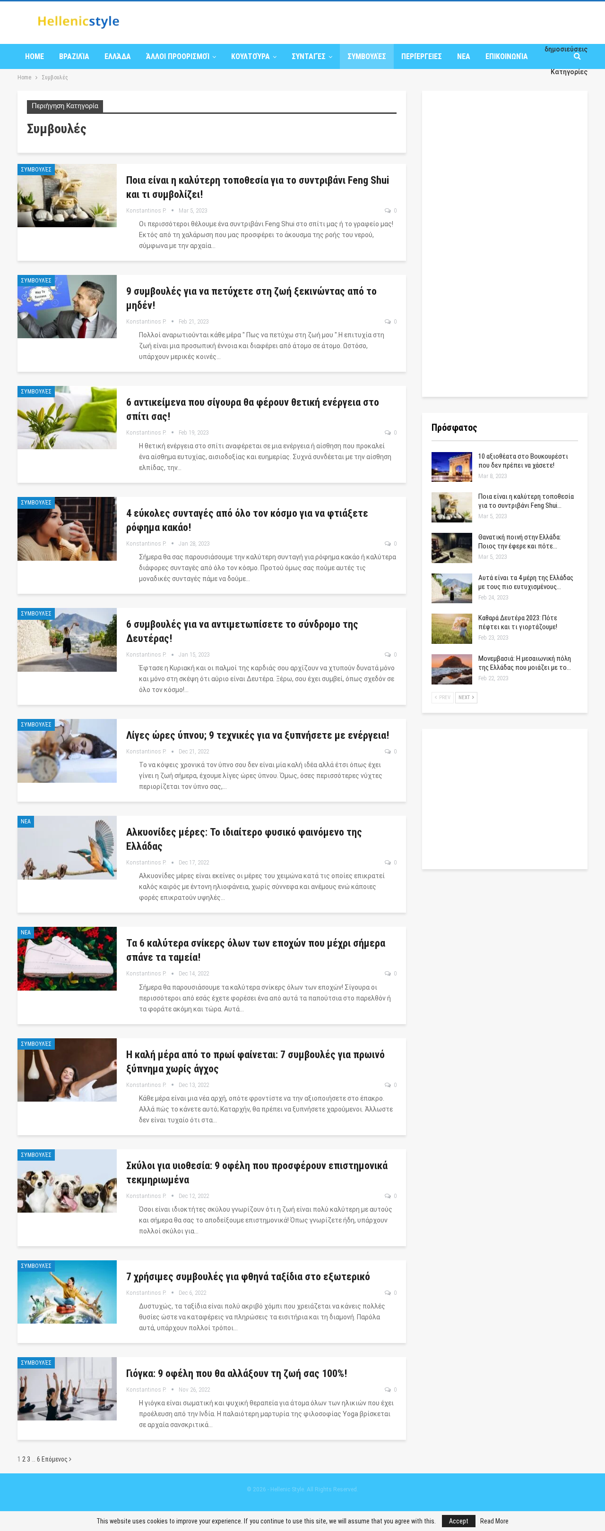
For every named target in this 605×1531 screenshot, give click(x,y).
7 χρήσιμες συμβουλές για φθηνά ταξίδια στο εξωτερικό (248, 1277)
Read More (494, 1521)
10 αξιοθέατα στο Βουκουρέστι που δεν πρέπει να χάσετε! (523, 461)
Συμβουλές (366, 56)
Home (34, 56)
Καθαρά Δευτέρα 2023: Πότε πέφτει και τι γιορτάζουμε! (517, 622)
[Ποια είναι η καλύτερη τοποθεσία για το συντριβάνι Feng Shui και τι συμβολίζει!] (67, 195)
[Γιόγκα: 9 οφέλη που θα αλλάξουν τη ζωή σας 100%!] (67, 1388)
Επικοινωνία (506, 56)
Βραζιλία (74, 56)
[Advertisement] (502, 242)
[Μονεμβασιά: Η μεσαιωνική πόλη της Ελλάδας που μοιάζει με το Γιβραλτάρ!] (452, 669)
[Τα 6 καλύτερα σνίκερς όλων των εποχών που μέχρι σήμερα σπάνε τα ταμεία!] (67, 958)
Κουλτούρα (250, 56)
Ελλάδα (117, 56)
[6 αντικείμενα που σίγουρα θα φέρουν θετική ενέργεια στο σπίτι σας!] (67, 417)
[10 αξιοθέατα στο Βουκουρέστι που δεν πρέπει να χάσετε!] (452, 467)
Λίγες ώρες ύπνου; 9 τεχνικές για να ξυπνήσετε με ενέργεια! (257, 735)
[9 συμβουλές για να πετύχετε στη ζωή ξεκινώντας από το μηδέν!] (67, 306)
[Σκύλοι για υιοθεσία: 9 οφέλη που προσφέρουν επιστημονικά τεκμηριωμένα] (67, 1181)
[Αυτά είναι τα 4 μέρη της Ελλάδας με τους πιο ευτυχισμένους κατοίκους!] (452, 588)
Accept (458, 1521)
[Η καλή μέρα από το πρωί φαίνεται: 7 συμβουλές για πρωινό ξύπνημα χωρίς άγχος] (67, 1070)
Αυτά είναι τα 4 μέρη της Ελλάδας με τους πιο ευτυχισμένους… (525, 582)
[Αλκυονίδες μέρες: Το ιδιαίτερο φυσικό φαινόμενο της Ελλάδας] (67, 847)
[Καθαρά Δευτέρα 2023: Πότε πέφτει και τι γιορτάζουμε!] (452, 629)
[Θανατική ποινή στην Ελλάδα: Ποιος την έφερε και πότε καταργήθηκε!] (452, 548)
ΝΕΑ (463, 56)
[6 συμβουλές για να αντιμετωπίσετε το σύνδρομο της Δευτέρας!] (67, 639)
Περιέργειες (421, 56)
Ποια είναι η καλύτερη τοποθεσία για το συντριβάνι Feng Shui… (526, 501)
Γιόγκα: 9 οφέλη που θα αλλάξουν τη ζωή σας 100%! (236, 1373)
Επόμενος (55, 1459)
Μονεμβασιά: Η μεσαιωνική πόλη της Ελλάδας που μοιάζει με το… (524, 663)
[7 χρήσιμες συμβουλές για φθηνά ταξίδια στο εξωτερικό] (67, 1292)
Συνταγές (309, 56)
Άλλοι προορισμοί (177, 56)
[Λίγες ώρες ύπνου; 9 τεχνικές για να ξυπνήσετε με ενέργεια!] (67, 750)
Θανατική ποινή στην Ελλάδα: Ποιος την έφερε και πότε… (519, 541)
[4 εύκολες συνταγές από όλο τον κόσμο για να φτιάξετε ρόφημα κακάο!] (67, 528)
